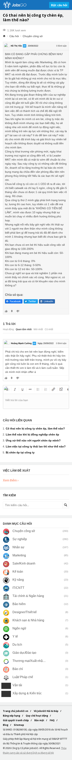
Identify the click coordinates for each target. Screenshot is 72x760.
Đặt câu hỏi (59, 5)
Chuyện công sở (33, 36)
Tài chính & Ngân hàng (28, 596)
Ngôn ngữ (19, 628)
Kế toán (17, 571)
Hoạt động (8, 329)
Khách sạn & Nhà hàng (28, 620)
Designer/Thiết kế (24, 612)
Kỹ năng (18, 579)
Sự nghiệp (19, 539)
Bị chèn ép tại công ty (20, 452)
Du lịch (17, 644)
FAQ (52, 720)
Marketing (19, 555)
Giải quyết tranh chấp (16, 720)
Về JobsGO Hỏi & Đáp (46, 711)
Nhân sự (18, 547)
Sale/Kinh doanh (23, 563)
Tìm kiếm (65, 505)
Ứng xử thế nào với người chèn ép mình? (33, 440)
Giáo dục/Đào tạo (24, 652)
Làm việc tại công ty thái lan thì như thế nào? (36, 446)
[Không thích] (17, 311)
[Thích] (6, 311)
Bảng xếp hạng (12, 715)
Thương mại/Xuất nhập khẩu (29, 660)
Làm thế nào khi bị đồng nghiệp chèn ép (32, 434)
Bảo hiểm (19, 604)
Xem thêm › (10, 480)
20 (24, 46)
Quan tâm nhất (24, 329)
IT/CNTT (18, 587)
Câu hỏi (14, 36)
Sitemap (19, 725)
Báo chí (17, 669)
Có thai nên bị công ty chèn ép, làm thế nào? (35, 428)
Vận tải (17, 685)
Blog (6, 725)
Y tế (15, 636)
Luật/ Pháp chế (22, 677)
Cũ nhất (49, 329)
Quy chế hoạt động (37, 715)
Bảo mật (39, 720)
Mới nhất (38, 329)
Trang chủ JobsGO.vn (16, 711)
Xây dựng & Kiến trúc (27, 693)
